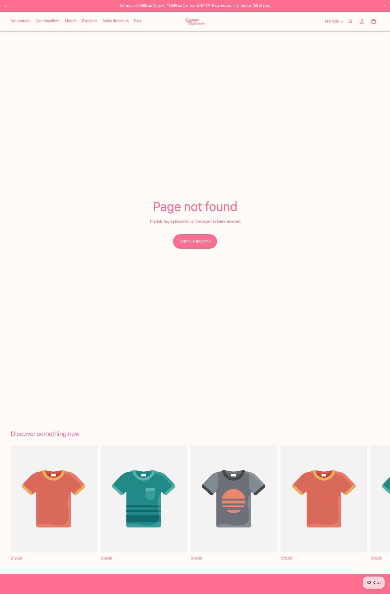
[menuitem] (137, 21)
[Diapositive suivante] (384, 6)
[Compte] (362, 21)
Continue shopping (195, 241)
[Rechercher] (351, 21)
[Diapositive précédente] (6, 6)
